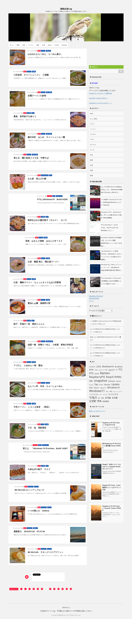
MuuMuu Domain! (96, 296)
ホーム (12, 45)
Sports (118, 381)
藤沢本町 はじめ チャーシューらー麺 (46, 137)
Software (111, 381)
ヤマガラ (105, 394)
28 (37, 589)
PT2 (120, 369)
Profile (57, 45)
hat (106, 370)
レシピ (92, 150)
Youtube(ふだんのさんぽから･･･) (100, 103)
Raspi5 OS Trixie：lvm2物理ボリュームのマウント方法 (111, 487)
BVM (91, 369)
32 (54, 589)
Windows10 (59, 196)
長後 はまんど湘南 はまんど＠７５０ (43, 240)
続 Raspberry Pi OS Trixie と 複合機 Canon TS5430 (111, 445)
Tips (96, 384)
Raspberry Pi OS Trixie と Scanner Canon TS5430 (111, 508)
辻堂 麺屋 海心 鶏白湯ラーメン (43, 261)
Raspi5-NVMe (113, 377)
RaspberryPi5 (97, 377)
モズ (101, 394)
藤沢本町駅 (48, 134)
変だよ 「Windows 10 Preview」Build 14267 (45, 448)
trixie (101, 385)
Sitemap (64, 45)
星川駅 (28, 320)
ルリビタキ (113, 394)
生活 (43, 45)
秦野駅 (33, 71)
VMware (96, 388)
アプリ (92, 124)
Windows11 (97, 391)
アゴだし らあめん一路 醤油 (28, 365)
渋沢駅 (47, 383)
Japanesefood (44, 175)
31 (50, 589)
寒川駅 (33, 362)
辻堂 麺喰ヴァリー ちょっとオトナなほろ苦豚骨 (37, 282)
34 (62, 589)
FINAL (100, 324)
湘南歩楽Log (66, 8)
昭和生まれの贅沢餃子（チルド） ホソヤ (47, 220)
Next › (67, 589)
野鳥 (99, 401)
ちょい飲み (93, 119)
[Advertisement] (105, 56)
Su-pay (91, 385)
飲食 (18, 45)
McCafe (36, 486)
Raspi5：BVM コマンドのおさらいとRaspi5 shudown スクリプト (111, 466)
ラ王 (42, 424)
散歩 (99, 398)
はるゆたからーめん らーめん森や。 (45, 54)
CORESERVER (94, 298)
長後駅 (45, 237)
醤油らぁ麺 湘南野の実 (39, 303)
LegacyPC (111, 370)
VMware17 (103, 388)
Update (115, 384)
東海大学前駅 (49, 341)
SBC (91, 380)
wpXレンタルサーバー (97, 411)
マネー (92, 139)
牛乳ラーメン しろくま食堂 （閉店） (32, 406)
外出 (91, 155)
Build (40, 445)
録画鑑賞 (106, 401)
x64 (111, 391)
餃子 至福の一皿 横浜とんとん (29, 323)
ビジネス (93, 134)
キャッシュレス (117, 391)
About (50, 45)
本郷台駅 (48, 51)
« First (21, 589)
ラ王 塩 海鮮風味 (37, 427)
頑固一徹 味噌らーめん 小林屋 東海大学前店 (50, 344)
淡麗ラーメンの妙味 (37, 95)
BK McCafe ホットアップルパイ (30, 489)
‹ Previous (25, 589)
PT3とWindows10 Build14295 (52, 199)
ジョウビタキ (93, 394)
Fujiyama (29, 528)
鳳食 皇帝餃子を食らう (25, 116)
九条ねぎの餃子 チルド (39, 469)
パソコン (31, 45)
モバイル (93, 144)
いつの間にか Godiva (38, 510)
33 (58, 589)
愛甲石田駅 (48, 92)
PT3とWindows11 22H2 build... (111, 278)
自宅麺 (46, 424)
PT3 (54, 196)
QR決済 (96, 374)
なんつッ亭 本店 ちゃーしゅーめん (45, 386)
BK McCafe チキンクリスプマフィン (45, 552)
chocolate (43, 507)
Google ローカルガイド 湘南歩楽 (100, 93)
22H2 (98, 366)
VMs (91, 388)
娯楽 (38, 45)
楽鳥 (102, 398)
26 (29, 589)
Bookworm (108, 366)
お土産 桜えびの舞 (37, 178)
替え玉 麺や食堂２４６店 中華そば (31, 157)
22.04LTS (92, 367)
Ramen (43, 51)
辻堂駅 (47, 258)
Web (23, 45)
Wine (107, 391)
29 (42, 589)
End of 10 (101, 370)
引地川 (93, 397)
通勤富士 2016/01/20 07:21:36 (29, 531)
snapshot (100, 381)
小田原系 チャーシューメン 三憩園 (31, 74)
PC (116, 370)
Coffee (49, 507)
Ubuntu (107, 384)
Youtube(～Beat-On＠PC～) (98, 98)
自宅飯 (28, 113)
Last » (71, 589)
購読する (95, 67)
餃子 (33, 113)
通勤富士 (35, 528)
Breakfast (30, 486)
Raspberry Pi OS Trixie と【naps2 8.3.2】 (111, 424)
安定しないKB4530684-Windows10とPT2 (103, 337)
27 (33, 589)
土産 (51, 175)
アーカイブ (93, 310)
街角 (91, 170)
